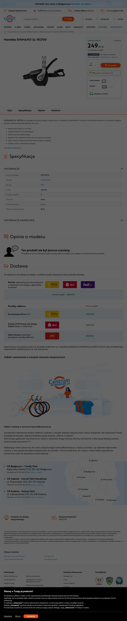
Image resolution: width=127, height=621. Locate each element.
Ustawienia (8, 616)
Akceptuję (31, 616)
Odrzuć (17, 616)
